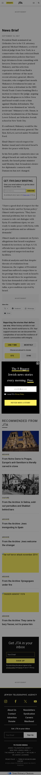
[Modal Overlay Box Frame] (20, 388)
